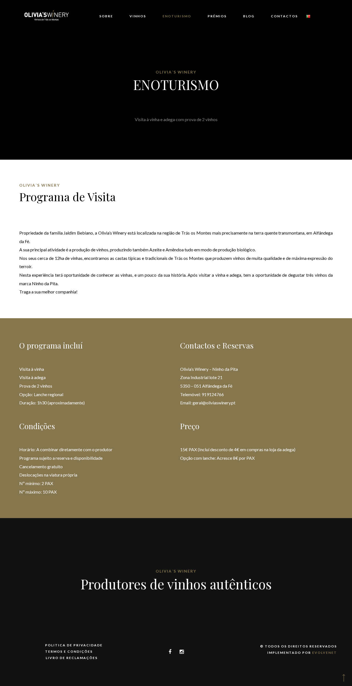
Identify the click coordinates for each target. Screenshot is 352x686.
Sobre (106, 16)
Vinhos (138, 16)
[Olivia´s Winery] (46, 16)
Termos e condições (69, 651)
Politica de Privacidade (74, 645)
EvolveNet (324, 652)
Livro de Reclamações (72, 658)
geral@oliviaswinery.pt (214, 402)
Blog (248, 16)
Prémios (217, 16)
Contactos (284, 16)
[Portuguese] (308, 16)
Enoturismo (177, 16)
